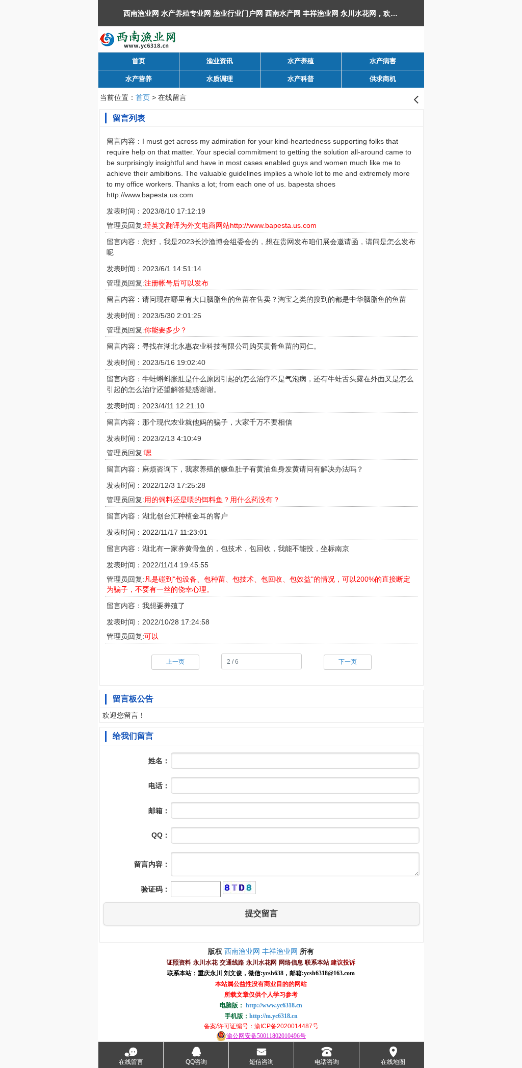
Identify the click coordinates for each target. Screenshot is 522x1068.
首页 (143, 97)
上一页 (175, 661)
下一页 (347, 661)
